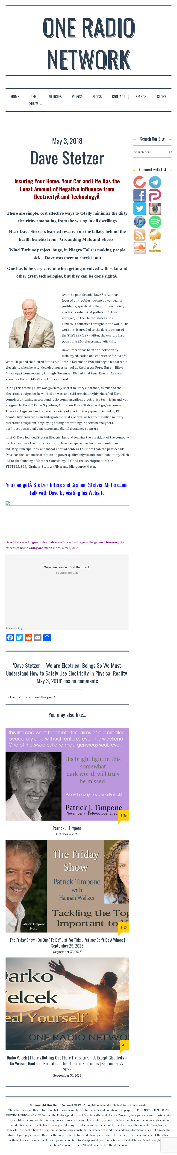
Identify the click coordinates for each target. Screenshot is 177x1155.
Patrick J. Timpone (67, 828)
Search (141, 96)
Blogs (97, 96)
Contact (118, 96)
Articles (55, 96)
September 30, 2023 (67, 951)
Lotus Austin (137, 1105)
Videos (77, 96)
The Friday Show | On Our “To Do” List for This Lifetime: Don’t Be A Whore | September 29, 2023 (67, 943)
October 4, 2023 (67, 834)
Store (161, 96)
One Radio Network (88, 42)
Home (15, 96)
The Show (33, 100)
